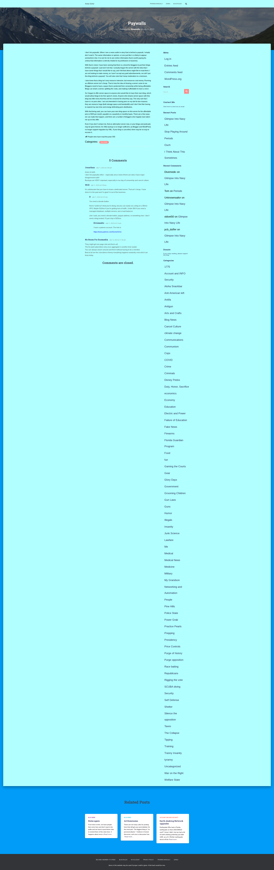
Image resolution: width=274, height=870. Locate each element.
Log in (167, 58)
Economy (169, 400)
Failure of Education (175, 420)
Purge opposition (173, 659)
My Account (135, 859)
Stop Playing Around (175, 131)
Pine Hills (169, 606)
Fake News (170, 426)
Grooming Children (175, 493)
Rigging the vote (173, 679)
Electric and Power (175, 413)
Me (166, 546)
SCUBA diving (172, 686)
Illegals (168, 519)
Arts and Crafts (173, 313)
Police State (171, 613)
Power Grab (171, 619)
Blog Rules (177, 3)
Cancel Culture (172, 326)
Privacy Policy (148, 859)
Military (168, 573)
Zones (168, 3)
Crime (167, 366)
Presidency (170, 639)
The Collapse (171, 732)
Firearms (169, 433)
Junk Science (171, 533)
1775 (167, 266)
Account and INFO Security (169, 817)
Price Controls (172, 646)
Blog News (104, 142)
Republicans (171, 673)
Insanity (168, 526)
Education (170, 406)
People (168, 599)
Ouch (167, 145)
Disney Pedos (172, 379)
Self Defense (171, 700)
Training (168, 746)
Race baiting (171, 666)
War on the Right (173, 773)
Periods (168, 138)
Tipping (168, 739)
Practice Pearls (173, 626)
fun (166, 459)
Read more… (108, 834)
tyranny (168, 759)
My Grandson (172, 580)
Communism (171, 346)
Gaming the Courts (175, 466)
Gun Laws (170, 499)
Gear (167, 473)
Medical (168, 553)
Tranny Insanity (173, 753)
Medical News (172, 560)
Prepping (169, 633)
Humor (168, 513)
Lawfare (168, 540)
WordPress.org (172, 78)
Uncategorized (172, 766)
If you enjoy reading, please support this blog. (175, 254)
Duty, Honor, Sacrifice (176, 386)
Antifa (167, 299)
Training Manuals (156, 3)
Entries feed (171, 65)
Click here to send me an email (173, 106)
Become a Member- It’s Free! (105, 859)
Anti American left (174, 293)
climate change (172, 333)
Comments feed (173, 72)
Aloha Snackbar (173, 286)
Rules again (94, 821)
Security (169, 693)
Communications (173, 339)
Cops (167, 353)
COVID (168, 359)
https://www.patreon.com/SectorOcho (107, 232)
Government (171, 486)
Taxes (167, 726)
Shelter (168, 706)
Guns (167, 506)
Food (167, 453)
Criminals (169, 373)
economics (170, 393)
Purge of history (173, 653)
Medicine (169, 566)
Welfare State (172, 779)
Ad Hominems (131, 821)
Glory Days (170, 479)
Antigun (168, 306)
